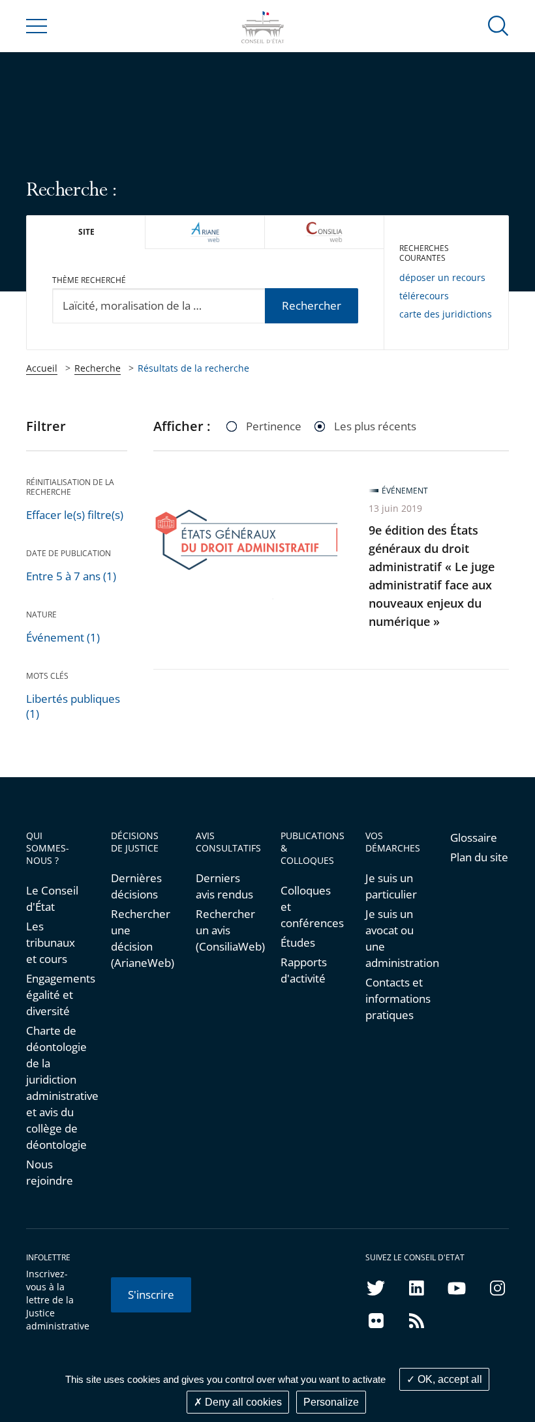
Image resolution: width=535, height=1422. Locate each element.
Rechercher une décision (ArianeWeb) (140, 938)
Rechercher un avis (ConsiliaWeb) (225, 930)
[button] (498, 25)
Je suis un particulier (391, 886)
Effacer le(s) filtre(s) (74, 514)
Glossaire (473, 837)
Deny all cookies (242, 1402)
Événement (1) (63, 637)
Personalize (331, 1402)
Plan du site (479, 857)
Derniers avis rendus (224, 886)
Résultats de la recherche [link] (193, 368)
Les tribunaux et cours (50, 942)
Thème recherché (89, 280)
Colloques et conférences (310, 906)
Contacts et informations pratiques (394, 998)
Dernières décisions (136, 886)
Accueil (41, 368)
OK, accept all (448, 1379)
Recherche (97, 368)
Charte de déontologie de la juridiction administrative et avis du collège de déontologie (55, 1087)
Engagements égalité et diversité (55, 994)
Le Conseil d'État (52, 898)
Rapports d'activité (304, 970)
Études (298, 942)
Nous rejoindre (49, 1172)
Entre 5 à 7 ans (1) (71, 576)
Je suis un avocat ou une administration (394, 938)
